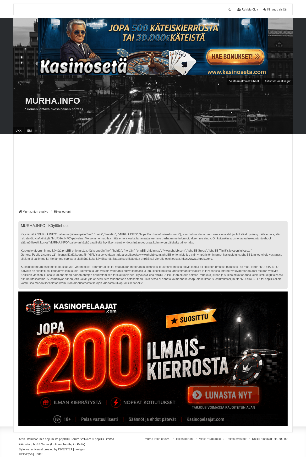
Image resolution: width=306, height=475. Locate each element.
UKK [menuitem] (19, 130)
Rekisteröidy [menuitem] (250, 9)
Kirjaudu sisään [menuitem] (277, 9)
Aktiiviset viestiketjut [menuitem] (277, 81)
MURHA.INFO (52, 101)
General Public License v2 (38, 254)
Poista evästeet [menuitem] (236, 439)
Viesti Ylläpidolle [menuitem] (210, 439)
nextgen (80, 449)
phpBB (63, 439)
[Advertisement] (153, 173)
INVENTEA (65, 449)
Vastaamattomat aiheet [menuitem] (244, 81)
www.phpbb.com (150, 254)
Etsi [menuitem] (29, 130)
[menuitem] (25, 454)
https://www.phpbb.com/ (196, 258)
